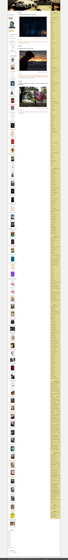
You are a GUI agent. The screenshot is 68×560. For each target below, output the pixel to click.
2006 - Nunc (12, 171)
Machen (52, 114)
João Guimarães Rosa (54, 198)
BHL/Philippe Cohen (54, 386)
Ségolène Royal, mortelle (54, 446)
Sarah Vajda (52, 373)
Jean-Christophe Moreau (54, 341)
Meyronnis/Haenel (53, 417)
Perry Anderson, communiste (55, 429)
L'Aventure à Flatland (54, 470)
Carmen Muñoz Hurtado (54, 311)
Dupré (52, 65)
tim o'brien (22, 76)
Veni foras (52, 301)
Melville (52, 123)
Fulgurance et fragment (54, 259)
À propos (9, 12)
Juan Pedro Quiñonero (54, 351)
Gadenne (52, 76)
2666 (51, 14)
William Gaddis (53, 232)
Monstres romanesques (54, 131)
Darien (52, 47)
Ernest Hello (52, 182)
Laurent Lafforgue (53, 352)
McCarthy (52, 120)
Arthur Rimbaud (53, 171)
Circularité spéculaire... (54, 249)
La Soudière (52, 106)
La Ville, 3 (52, 269)
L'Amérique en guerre (54, 101)
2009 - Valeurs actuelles (12, 238)
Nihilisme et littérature (54, 489)
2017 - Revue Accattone (12, 396)
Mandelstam (52, 117)
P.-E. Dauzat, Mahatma (54, 426)
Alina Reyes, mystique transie (55, 383)
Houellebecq (53, 85)
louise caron (29, 76)
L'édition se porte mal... (54, 472)
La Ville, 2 (52, 267)
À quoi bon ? (53, 238)
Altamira (52, 241)
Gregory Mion (53, 333)
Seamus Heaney (53, 225)
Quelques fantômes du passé (55, 493)
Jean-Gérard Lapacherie (54, 343)
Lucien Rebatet (53, 211)
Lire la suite (20, 39)
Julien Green (53, 205)
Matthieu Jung (53, 360)
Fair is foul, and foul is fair (54, 258)
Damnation (52, 250)
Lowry (52, 112)
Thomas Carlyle (53, 230)
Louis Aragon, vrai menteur (55, 409)
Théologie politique (54, 160)
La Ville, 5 (52, 272)
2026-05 (9, 536)
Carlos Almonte (53, 506)
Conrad (52, 41)
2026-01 (9, 542)
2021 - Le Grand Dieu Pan (12, 468)
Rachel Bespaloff (53, 217)
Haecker (52, 79)
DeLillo (52, 55)
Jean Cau (52, 197)
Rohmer (52, 146)
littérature (27, 41)
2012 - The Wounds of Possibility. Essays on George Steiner (12, 279)
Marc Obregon (53, 359)
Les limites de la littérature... (55, 284)
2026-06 (9, 534)
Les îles (52, 111)
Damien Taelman (53, 317)
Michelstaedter (53, 128)
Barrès (52, 20)
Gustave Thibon (53, 189)
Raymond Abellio (53, 219)
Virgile (52, 163)
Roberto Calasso (53, 222)
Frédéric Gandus (53, 325)
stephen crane (41, 41)
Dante (52, 44)
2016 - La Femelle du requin (13, 302)
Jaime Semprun (53, 195)
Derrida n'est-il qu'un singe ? (55, 462)
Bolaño (52, 27)
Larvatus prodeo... (53, 280)
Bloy (51, 25)
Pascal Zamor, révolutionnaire (55, 427)
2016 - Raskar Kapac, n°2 (12, 341)
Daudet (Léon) (53, 49)
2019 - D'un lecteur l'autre (12, 420)
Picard (52, 139)
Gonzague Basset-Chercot (54, 332)
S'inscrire (13, 44)
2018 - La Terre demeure (12, 404)
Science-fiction (53, 149)
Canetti (52, 36)
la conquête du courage (41, 111)
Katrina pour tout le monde (55, 469)
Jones (51, 93)
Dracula (52, 63)
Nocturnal (52, 290)
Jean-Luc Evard (53, 344)
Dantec (52, 46)
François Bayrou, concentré (55, 389)
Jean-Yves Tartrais (53, 349)
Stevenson (52, 155)
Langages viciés (53, 109)
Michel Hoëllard (53, 362)
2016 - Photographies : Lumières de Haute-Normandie (12, 333)
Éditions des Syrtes (53, 514)
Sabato (52, 147)
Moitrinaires (52, 130)
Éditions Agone (53, 513)
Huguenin (52, 87)
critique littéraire (31, 41)
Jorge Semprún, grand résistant (55, 408)
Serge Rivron (53, 375)
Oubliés (52, 136)
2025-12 (9, 544)
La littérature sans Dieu (54, 264)
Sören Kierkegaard (53, 227)
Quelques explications (12, 38)
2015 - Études (13, 295)
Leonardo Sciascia (53, 208)
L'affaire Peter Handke (54, 486)
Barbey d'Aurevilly (53, 19)
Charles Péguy (53, 179)
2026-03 (9, 539)
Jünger (52, 95)
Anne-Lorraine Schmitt (54, 457)
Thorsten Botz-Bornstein (54, 378)
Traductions (52, 162)
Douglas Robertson (53, 508)
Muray (52, 133)
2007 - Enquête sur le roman (13, 187)
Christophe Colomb (54, 181)
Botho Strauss (53, 176)
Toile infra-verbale (53, 298)
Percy (51, 138)
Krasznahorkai (53, 98)
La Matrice (52, 104)
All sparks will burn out (54, 240)
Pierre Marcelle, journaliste (55, 437)
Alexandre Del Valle (54, 306)
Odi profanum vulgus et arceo (55, 292)
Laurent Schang (53, 354)
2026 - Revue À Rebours (12, 526)
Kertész (52, 96)
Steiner (52, 154)
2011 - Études (13, 270)
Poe (51, 141)
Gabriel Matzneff (53, 327)
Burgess (52, 33)
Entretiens (52, 70)
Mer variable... (53, 125)
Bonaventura (53, 174)
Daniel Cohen (53, 319)
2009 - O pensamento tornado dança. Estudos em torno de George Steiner (12, 229)
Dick (51, 60)
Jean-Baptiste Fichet (54, 338)
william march (39, 76)
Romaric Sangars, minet (54, 444)
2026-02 (9, 541)
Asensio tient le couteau (54, 460)
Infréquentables (53, 90)
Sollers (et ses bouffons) (54, 152)
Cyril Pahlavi (53, 316)
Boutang (52, 28)
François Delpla (53, 324)
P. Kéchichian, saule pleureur (55, 424)
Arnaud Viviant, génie (54, 384)
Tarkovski (52, 157)
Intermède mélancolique (54, 261)
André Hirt (52, 308)
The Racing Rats (53, 297)
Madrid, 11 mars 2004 (54, 487)
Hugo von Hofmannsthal (54, 192)
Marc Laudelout (53, 357)
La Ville (52, 266)
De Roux (52, 52)
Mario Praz (52, 213)
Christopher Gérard (53, 314)
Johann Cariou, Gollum (54, 406)
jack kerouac (43, 76)
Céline (52, 39)
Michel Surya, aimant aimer (55, 420)
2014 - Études (13, 287)
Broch (52, 30)
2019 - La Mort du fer (13, 436)
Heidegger (52, 81)
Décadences (52, 54)
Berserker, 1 (52, 243)
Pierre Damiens (53, 367)
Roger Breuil (53, 224)
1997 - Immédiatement (12, 71)
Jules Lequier (53, 203)
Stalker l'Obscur (53, 295)
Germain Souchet (53, 330)
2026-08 (9, 531)
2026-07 (9, 533)
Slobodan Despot (53, 376)
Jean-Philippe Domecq (54, 346)
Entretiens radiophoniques (54, 71)
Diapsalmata (52, 252)
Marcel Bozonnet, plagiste (54, 415)
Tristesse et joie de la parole (55, 300)
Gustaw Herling (53, 190)
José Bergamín (53, 200)
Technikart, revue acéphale (55, 449)
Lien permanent (20, 41)
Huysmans (52, 88)
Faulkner (52, 73)
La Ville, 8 (52, 277)
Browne (52, 31)
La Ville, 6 (52, 274)
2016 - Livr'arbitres (12, 310)
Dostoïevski (52, 62)
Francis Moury (53, 322)
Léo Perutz (52, 206)
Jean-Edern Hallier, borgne (54, 403)
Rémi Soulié (52, 370)
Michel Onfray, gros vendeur (55, 418)
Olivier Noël (52, 365)
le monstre (44, 41)
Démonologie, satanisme (54, 57)
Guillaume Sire (53, 335)
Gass (51, 78)
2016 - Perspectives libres (12, 325)
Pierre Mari (52, 368)
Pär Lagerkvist (53, 216)
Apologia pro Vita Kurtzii (54, 17)
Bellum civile (53, 22)
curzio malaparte (34, 76)
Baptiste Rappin (53, 309)
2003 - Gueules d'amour (12, 104)
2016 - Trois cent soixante (12, 349)
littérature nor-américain (37, 75)
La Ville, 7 (52, 275)
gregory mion (36, 41)
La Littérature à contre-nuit (55, 103)
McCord (52, 122)
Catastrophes (53, 38)
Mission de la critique (54, 286)
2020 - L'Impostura (12, 452)
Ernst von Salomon (53, 184)
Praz (51, 144)
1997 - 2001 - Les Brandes (12, 63)
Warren (52, 165)
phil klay (26, 76)
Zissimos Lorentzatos (54, 233)
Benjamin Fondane (53, 173)
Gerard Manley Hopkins (54, 187)
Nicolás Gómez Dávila (54, 214)
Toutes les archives (11, 547)
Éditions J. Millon (53, 516)
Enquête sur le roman (54, 68)
